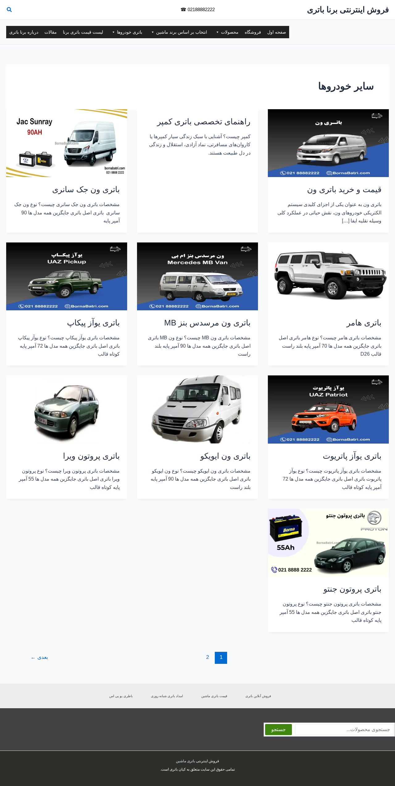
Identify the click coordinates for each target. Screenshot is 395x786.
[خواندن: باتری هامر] (328, 276)
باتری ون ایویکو (225, 456)
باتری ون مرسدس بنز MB (207, 322)
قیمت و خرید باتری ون (344, 189)
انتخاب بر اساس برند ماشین (181, 32)
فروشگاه (253, 32)
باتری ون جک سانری (86, 189)
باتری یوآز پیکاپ (93, 322)
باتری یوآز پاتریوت (352, 456)
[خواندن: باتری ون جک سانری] (66, 142)
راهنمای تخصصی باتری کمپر (204, 121)
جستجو (278, 729)
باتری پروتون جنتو (352, 589)
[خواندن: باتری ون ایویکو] (197, 409)
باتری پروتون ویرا (91, 456)
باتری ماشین (185, 761)
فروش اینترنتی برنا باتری (348, 9)
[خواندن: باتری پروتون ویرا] (66, 409)
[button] (9, 10)
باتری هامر (364, 322)
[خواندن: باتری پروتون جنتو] (328, 542)
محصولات (230, 32)
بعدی (39, 657)
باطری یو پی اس (121, 696)
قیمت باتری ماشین (214, 696)
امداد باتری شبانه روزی (167, 696)
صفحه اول (276, 32)
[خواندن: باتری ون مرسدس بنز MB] (197, 276)
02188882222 (201, 9)
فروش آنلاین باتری (258, 696)
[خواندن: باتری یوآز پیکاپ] (66, 276)
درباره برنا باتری (23, 32)
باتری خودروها (129, 32)
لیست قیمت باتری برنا (83, 32)
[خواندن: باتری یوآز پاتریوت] (328, 409)
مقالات (50, 32)
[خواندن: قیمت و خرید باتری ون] (328, 142)
